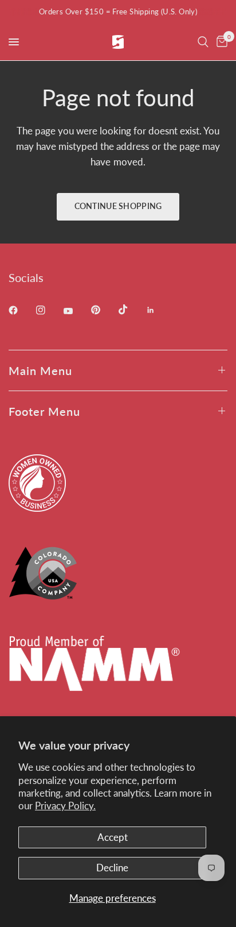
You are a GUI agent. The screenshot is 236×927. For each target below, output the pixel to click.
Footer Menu (44, 411)
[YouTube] (76, 311)
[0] (220, 42)
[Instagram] (48, 310)
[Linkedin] (158, 310)
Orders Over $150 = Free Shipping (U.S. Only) (118, 11)
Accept (112, 837)
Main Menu (40, 370)
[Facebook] (21, 310)
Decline (112, 868)
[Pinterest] (103, 309)
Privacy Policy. (65, 805)
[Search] (203, 42)
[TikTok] (131, 309)
